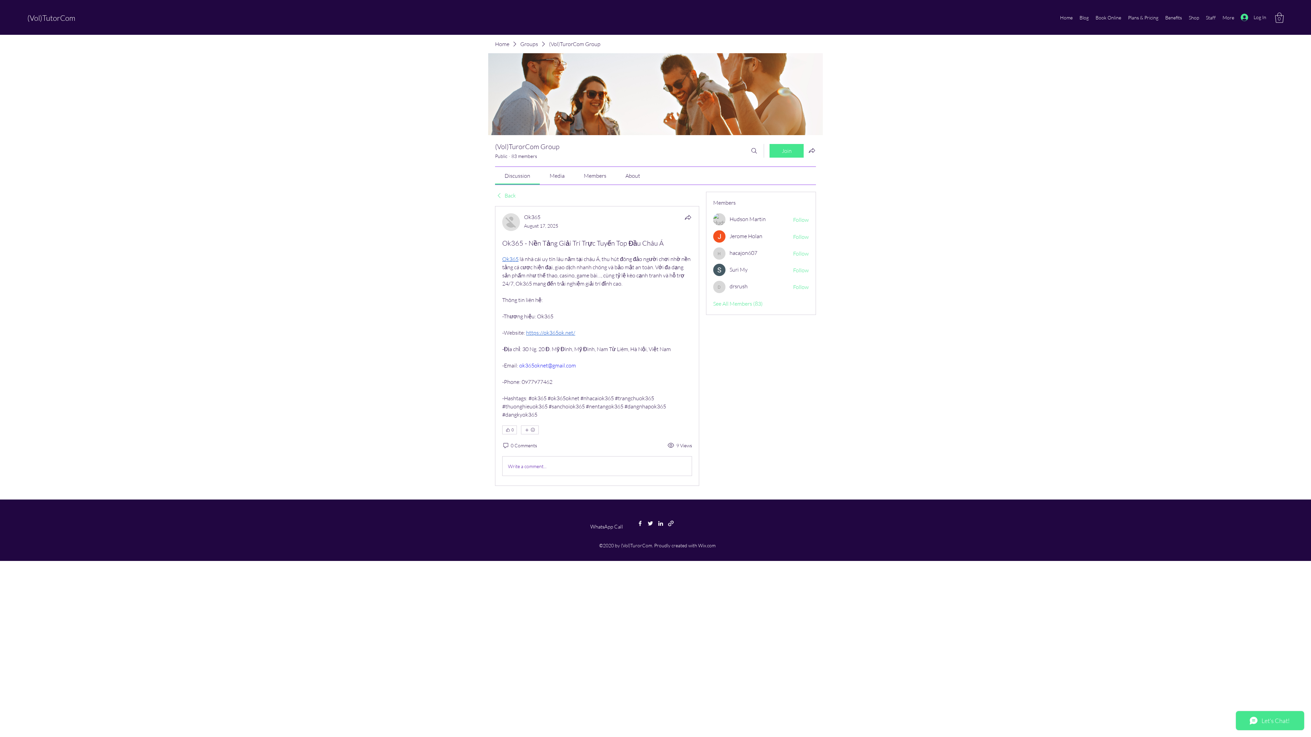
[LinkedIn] (660, 523)
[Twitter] (650, 523)
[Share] (688, 217)
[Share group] (812, 150)
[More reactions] (530, 429)
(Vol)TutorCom (51, 18)
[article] (597, 346)
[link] (517, 175)
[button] (1279, 18)
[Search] (754, 151)
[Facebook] (640, 523)
